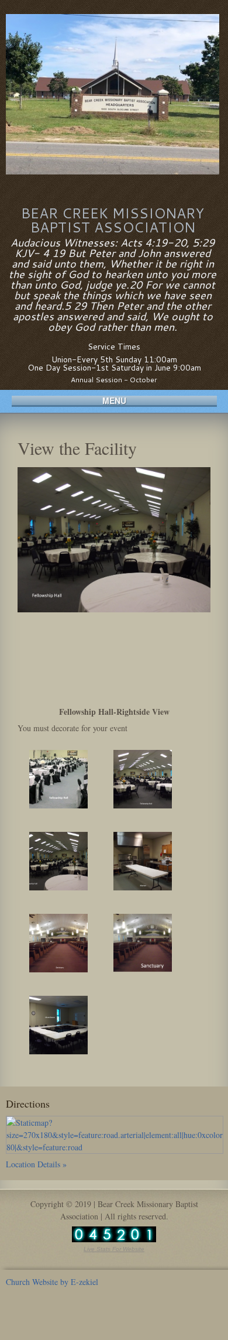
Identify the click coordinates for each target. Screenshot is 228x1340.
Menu (114, 401)
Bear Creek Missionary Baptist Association (112, 220)
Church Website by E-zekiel (52, 1281)
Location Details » (36, 1164)
